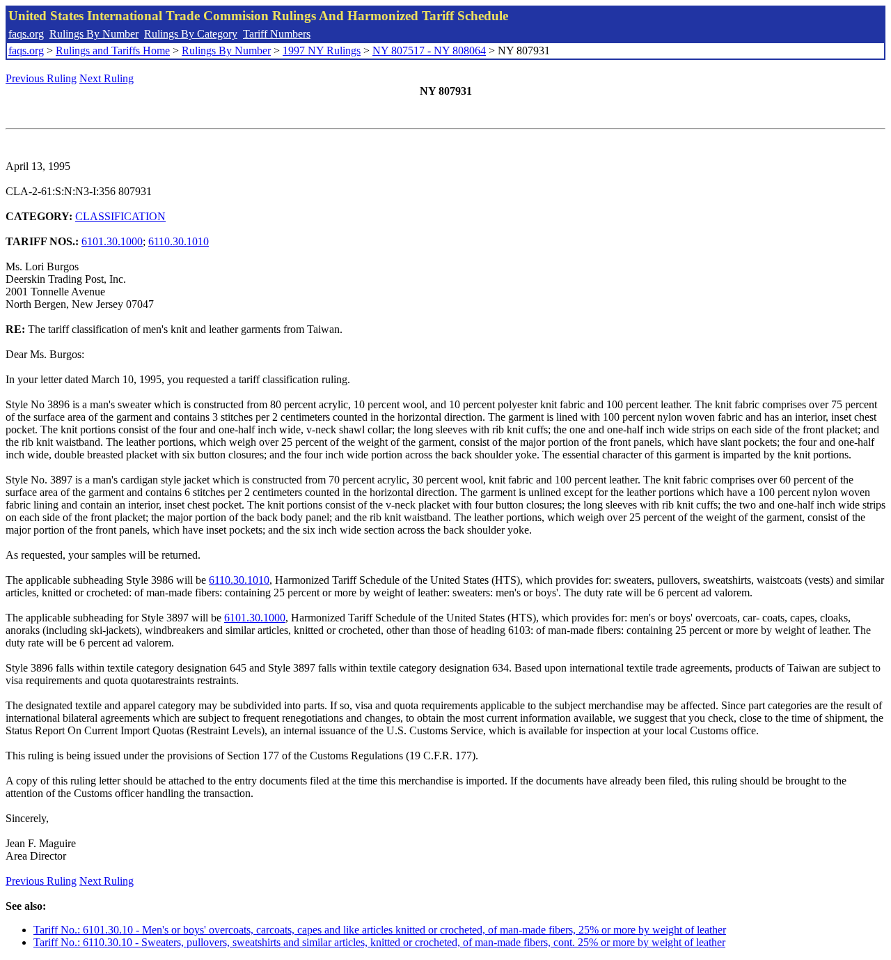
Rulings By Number (94, 34)
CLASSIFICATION (120, 216)
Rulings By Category (190, 34)
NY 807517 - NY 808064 (429, 50)
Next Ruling (106, 78)
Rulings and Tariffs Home (113, 50)
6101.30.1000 (112, 241)
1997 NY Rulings (322, 50)
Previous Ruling (41, 78)
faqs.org (26, 34)
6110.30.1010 (178, 241)
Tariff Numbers (276, 34)
